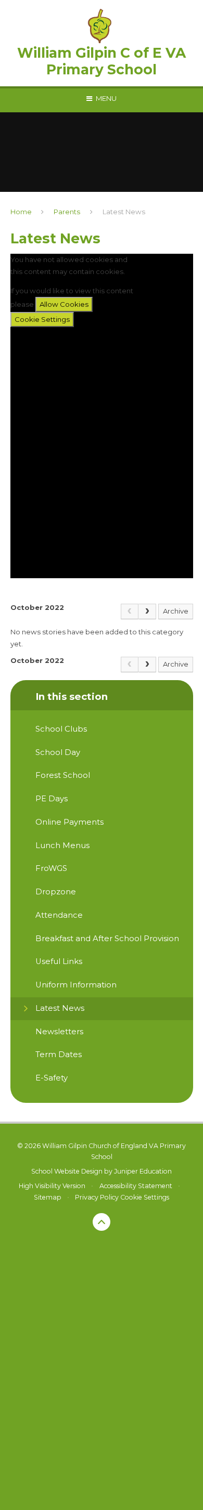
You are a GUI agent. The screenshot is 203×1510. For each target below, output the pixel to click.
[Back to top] (101, 1222)
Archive (175, 611)
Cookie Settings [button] (144, 1197)
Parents (67, 211)
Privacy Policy (97, 1197)
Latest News (124, 211)
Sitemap (47, 1197)
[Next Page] (147, 611)
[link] (129, 611)
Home (21, 211)
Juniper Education (143, 1171)
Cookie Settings (42, 319)
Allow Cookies (64, 304)
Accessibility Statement (135, 1186)
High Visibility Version (52, 1186)
